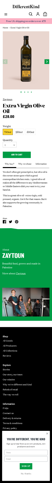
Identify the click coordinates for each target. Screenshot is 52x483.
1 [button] (21, 92)
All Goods (8, 340)
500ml (30, 132)
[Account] (38, 12)
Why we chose (24, 163)
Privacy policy (10, 428)
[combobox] (10, 144)
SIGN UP (26, 466)
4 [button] (31, 92)
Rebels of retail (10, 389)
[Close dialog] (47, 433)
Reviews (7, 355)
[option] (26, 60)
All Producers (10, 345)
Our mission (9, 379)
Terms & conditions (12, 423)
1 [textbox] (5, 144)
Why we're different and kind (17, 384)
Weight (7, 126)
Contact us (8, 413)
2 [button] (24, 92)
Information (41, 163)
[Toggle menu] (6, 14)
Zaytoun (7, 99)
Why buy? (9, 163)
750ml (7, 132)
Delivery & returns (12, 418)
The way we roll (10, 394)
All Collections (10, 350)
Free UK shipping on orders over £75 (26, 21)
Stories (6, 369)
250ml (19, 132)
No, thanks (26, 473)
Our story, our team (12, 374)
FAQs (5, 408)
